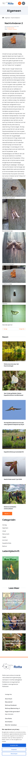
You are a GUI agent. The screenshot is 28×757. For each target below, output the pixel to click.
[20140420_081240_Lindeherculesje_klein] (14, 33)
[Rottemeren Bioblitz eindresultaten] (14, 485)
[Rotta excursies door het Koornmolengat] (14, 342)
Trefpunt (10, 29)
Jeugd (16, 626)
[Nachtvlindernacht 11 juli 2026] (14, 458)
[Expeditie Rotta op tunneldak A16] (14, 430)
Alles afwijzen (14, 753)
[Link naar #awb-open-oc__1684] (23, 3)
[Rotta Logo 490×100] (7, 3)
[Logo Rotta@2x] (12, 664)
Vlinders (15, 29)
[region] (14, 742)
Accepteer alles (14, 745)
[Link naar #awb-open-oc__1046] (19, 3)
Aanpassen (14, 749)
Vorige (5, 329)
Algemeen (14, 11)
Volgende (21, 329)
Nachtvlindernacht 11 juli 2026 (13, 479)
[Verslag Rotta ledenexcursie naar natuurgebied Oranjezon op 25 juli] (14, 401)
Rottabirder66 (10, 28)
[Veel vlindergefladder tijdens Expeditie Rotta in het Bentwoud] (14, 372)
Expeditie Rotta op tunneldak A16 (14, 452)
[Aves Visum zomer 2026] (10, 557)
